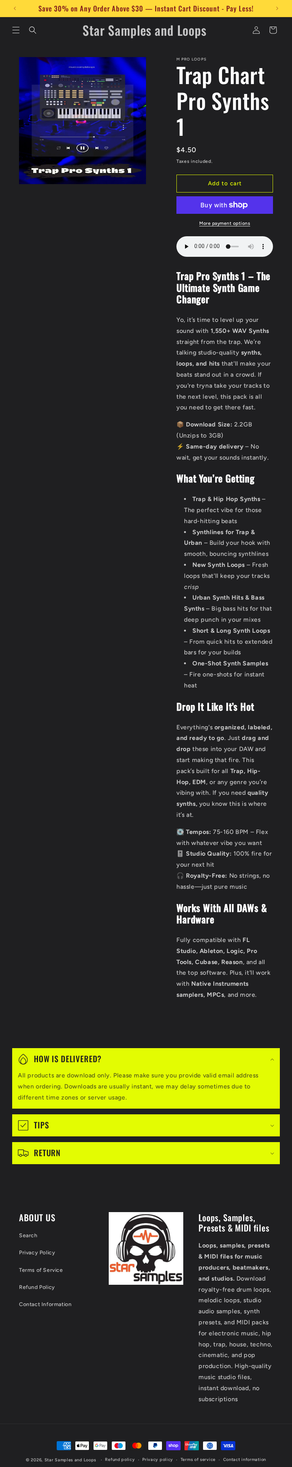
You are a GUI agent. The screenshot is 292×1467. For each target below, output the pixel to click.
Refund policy (120, 1459)
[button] (16, 30)
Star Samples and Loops (70, 1459)
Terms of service (198, 1459)
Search (28, 1235)
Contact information (244, 1459)
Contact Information (45, 1304)
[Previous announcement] (14, 8)
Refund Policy (37, 1287)
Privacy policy (157, 1459)
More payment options (224, 223)
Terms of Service (41, 1270)
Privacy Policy (37, 1252)
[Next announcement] (277, 8)
